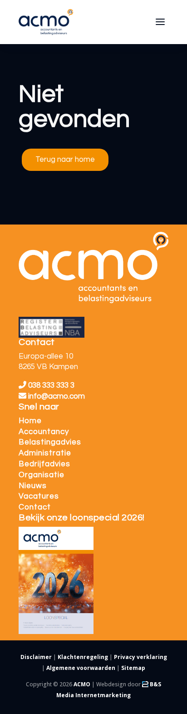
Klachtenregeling (83, 657)
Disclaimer (36, 657)
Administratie (45, 453)
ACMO (82, 684)
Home (30, 421)
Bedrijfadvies (44, 464)
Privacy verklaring (140, 657)
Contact (35, 507)
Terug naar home (65, 159)
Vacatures (39, 496)
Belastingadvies (50, 442)
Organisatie (41, 475)
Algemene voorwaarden (80, 668)
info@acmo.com (56, 396)
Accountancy (44, 432)
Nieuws (33, 486)
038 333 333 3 (50, 385)
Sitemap (133, 668)
